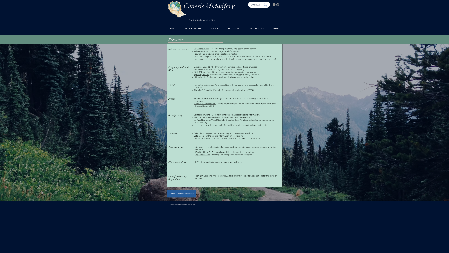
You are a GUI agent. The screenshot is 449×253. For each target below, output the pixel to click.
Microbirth (199, 147)
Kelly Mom (199, 117)
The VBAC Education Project (207, 90)
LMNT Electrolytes (202, 56)
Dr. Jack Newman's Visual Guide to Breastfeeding (216, 120)
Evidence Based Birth (204, 67)
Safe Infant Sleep (202, 133)
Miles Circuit (199, 77)
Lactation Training (202, 115)
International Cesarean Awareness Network (213, 85)
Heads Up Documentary (205, 103)
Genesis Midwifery (209, 6)
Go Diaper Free (201, 138)
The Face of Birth (202, 155)
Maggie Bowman (183, 204)
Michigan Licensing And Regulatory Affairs (214, 176)
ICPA (197, 162)
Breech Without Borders (205, 98)
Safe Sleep (199, 136)
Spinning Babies (201, 74)
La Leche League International (208, 125)
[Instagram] (277, 4)
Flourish (197, 54)
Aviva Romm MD (201, 51)
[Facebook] (274, 4)
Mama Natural (200, 69)
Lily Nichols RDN (201, 49)
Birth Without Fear (202, 72)
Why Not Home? (202, 152)
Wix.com (192, 204)
